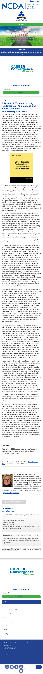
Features (5, 606)
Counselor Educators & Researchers (13, 610)
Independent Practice (9, 614)
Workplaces (6, 626)
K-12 (4, 618)
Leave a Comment (8, 511)
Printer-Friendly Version (15, 502)
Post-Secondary (7, 622)
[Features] (21, 36)
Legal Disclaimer (16, 643)
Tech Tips (6, 634)
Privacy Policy (25, 643)
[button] (3, 41)
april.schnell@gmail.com (11, 493)
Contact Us (7, 643)
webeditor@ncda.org (9, 648)
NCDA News (6, 630)
